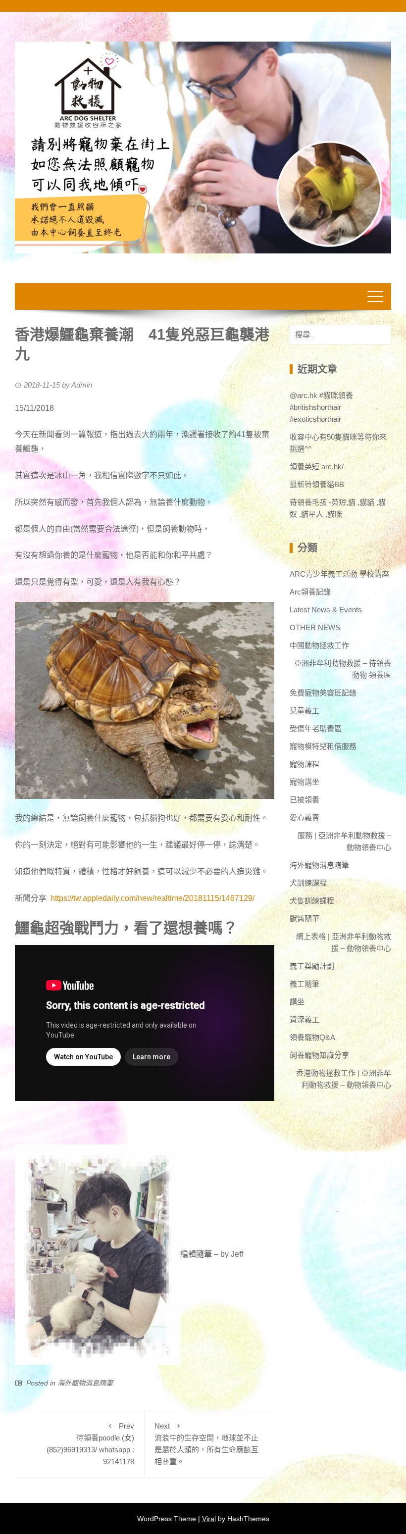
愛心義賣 (304, 817)
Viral (209, 1519)
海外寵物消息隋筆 (85, 1383)
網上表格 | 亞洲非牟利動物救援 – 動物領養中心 (343, 942)
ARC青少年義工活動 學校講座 (339, 574)
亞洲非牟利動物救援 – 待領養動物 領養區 (342, 669)
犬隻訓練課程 (312, 900)
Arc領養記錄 (310, 592)
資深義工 (304, 1019)
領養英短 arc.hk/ (317, 466)
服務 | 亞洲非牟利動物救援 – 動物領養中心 (344, 841)
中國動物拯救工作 (319, 645)
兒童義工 (304, 710)
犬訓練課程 (308, 883)
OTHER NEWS (315, 627)
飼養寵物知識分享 (319, 1055)
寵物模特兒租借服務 (323, 746)
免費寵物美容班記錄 (323, 693)
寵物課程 (304, 764)
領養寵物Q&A (312, 1037)
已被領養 (304, 799)
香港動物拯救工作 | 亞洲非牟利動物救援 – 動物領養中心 (343, 1079)
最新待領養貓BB (317, 484)
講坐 (297, 1001)
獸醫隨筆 (304, 918)
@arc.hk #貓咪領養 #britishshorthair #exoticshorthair (321, 407)
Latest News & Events (326, 609)
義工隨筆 (304, 984)
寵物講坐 (304, 782)
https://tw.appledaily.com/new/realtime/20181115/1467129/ (152, 898)
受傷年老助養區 (316, 728)
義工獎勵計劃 (312, 966)
